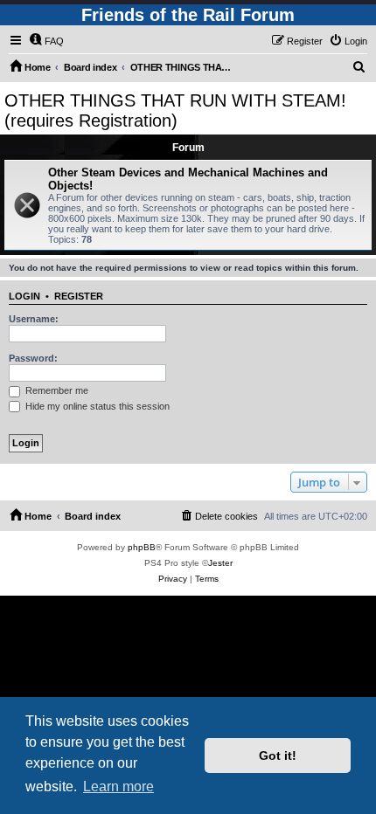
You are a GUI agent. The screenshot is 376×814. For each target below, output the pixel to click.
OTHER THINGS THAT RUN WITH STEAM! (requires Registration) (175, 110)
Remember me (55, 390)
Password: (33, 358)
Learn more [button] (118, 786)
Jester (220, 563)
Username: (34, 319)
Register (78, 296)
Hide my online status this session (96, 406)
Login (24, 296)
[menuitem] (46, 41)
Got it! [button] (277, 755)
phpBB (142, 547)
